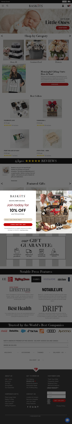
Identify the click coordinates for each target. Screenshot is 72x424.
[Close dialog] (70, 192)
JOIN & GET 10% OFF (18, 225)
